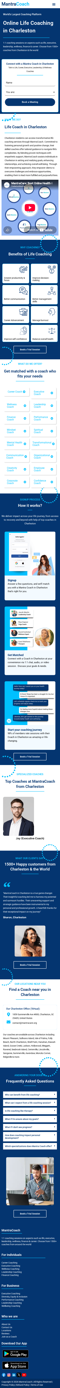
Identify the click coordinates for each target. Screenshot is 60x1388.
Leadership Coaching (12, 1272)
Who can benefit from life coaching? (22, 1094)
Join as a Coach (9, 1336)
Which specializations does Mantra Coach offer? (28, 1146)
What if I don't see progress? (18, 1127)
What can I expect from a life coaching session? (28, 1103)
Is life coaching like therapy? (19, 1111)
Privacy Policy (8, 1385)
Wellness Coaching (10, 1269)
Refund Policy (22, 1385)
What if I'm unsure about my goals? (22, 1119)
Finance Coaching (10, 1275)
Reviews (5, 1333)
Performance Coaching (13, 1300)
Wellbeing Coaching (11, 1306)
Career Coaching (9, 1262)
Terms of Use (37, 1385)
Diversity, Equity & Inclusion (14, 1296)
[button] (53, 4)
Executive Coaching (11, 1266)
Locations (6, 1330)
